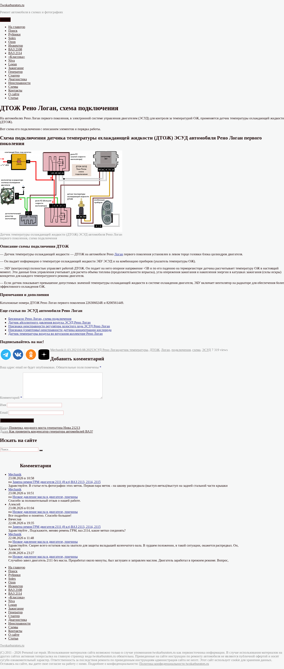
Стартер (14, 75)
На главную (16, 27)
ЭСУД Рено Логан (106, 350)
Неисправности (19, 83)
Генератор (15, 71)
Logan (12, 64)
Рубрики (14, 34)
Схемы (13, 86)
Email (4, 412)
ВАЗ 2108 (15, 49)
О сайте (13, 94)
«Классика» (16, 57)
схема (196, 350)
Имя (3, 405)
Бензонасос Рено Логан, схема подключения (39, 318)
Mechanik (56, 350)
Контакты (15, 90)
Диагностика (17, 79)
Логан (118, 254)
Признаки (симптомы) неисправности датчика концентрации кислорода (59, 330)
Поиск (12, 30)
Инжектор (15, 45)
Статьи (13, 98)
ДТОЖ (154, 350)
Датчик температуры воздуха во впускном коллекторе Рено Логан (55, 333)
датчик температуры (133, 350)
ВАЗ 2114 (15, 53)
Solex (12, 38)
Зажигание (16, 68)
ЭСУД (206, 350)
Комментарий (11, 397)
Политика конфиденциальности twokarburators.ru (174, 663)
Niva (11, 60)
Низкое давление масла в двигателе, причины (45, 497)
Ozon (12, 42)
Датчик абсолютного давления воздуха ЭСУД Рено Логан (49, 322)
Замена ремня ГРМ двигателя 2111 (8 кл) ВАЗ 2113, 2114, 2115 (56, 482)
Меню (5, 19)
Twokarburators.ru (12, 5)
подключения (181, 350)
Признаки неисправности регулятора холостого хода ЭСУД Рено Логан (59, 326)
